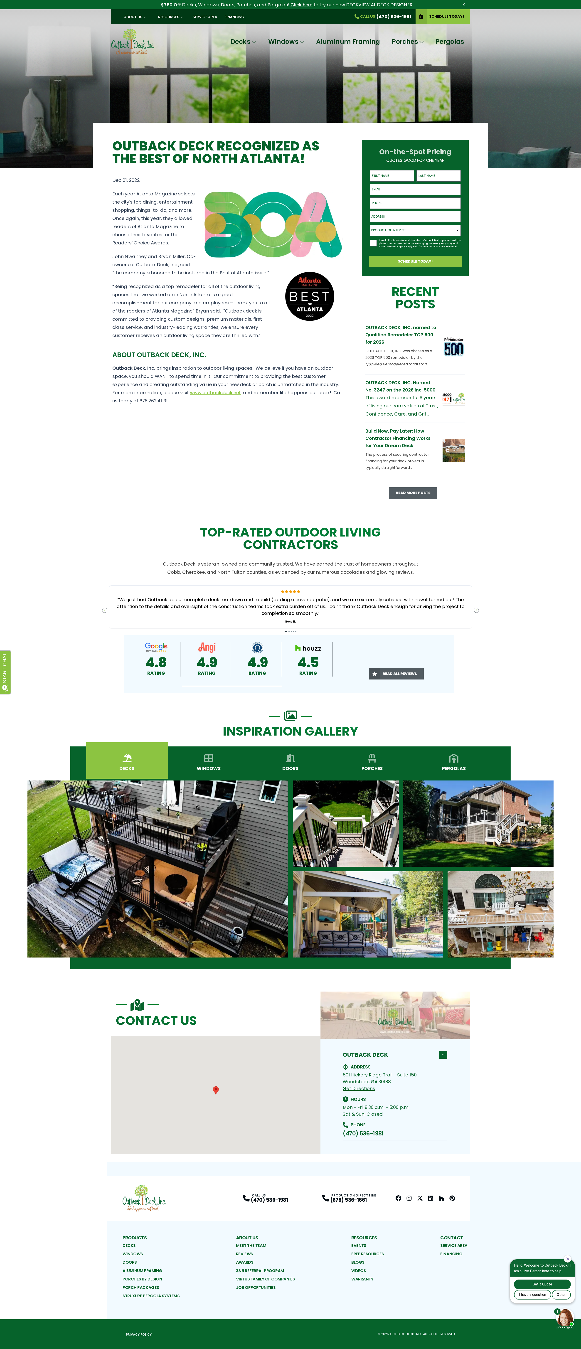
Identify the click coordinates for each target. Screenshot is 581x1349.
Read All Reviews (400, 673)
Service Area (205, 17)
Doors (130, 1262)
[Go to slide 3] (291, 631)
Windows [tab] (209, 768)
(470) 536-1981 (363, 1133)
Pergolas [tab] (454, 768)
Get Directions (359, 1088)
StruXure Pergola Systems (151, 1296)
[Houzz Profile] (442, 1198)
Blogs (357, 1262)
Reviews (244, 1254)
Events (358, 1245)
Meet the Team (251, 1245)
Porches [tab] (372, 768)
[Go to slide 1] (286, 631)
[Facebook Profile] (398, 1198)
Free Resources (367, 1254)
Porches (405, 41)
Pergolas (450, 41)
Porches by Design (142, 1279)
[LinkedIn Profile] (431, 1198)
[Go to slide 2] (289, 631)
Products (135, 1238)
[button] (216, 1090)
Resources (168, 17)
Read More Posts (413, 492)
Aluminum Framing (348, 41)
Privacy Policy (139, 1334)
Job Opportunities (256, 1287)
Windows (283, 41)
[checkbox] (373, 243)
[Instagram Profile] (409, 1198)
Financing (234, 17)
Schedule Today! (446, 16)
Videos (358, 1270)
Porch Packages (141, 1287)
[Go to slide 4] (293, 631)
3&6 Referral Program (260, 1270)
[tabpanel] (290, 869)
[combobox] (415, 216)
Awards (244, 1262)
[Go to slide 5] (295, 631)
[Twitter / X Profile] (420, 1198)
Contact (451, 1238)
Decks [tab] (127, 768)
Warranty (362, 1279)
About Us (133, 17)
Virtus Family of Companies (265, 1279)
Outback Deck (365, 1055)
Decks (240, 41)
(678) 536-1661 (348, 1200)
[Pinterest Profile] (452, 1198)
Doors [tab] (290, 768)
